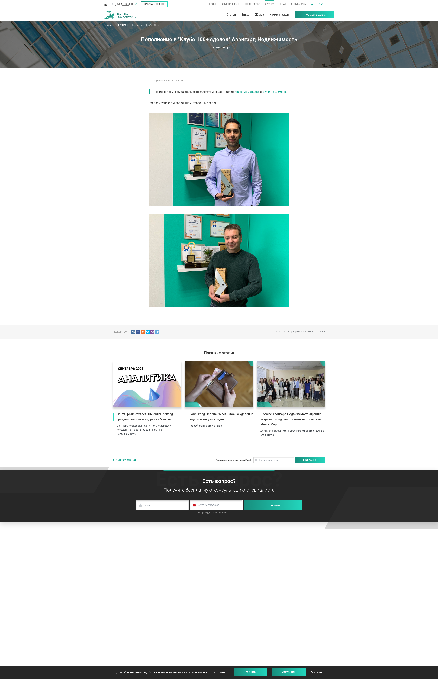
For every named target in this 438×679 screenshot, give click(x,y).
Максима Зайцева (247, 91)
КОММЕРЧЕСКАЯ (230, 4)
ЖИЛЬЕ (212, 4)
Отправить (273, 505)
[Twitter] (148, 332)
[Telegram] (157, 332)
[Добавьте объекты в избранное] (321, 4)
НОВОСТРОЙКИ (252, 4)
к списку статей (126, 459)
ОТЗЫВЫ (298, 4)
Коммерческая (279, 14)
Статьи (231, 14)
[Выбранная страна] (194, 505)
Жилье (259, 14)
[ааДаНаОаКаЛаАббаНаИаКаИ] (143, 332)
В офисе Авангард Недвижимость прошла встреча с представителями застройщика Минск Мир (290, 419)
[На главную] (105, 4)
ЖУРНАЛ (269, 4)
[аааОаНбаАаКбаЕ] (133, 332)
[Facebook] (138, 332)
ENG (331, 4)
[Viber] (152, 332)
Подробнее (316, 672)
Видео (245, 14)
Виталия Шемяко (274, 91)
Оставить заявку (316, 14)
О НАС (283, 4)
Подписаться (310, 460)
